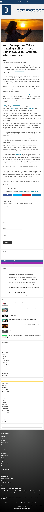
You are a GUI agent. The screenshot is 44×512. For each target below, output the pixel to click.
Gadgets (4, 356)
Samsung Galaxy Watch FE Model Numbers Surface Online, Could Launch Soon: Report (19, 492)
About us (3, 474)
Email (4, 228)
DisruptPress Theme (26, 508)
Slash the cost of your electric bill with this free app (12, 488)
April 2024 (4, 385)
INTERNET (4, 362)
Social (4, 60)
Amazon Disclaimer (5, 476)
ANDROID (4, 345)
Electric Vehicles (5, 352)
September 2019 (5, 417)
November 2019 (5, 412)
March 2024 (4, 387)
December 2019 (5, 410)
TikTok (29, 94)
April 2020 (4, 404)
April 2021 (4, 400)
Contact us (3, 472)
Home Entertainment (6, 360)
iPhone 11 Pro (16, 105)
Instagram (20, 94)
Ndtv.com (22, 191)
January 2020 (5, 408)
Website (4, 235)
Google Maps (18, 154)
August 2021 (5, 398)
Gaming (4, 358)
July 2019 (4, 421)
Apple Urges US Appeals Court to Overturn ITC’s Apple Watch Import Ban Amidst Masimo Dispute (21, 490)
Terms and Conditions (6, 482)
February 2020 (5, 406)
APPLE (3, 348)
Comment (5, 206)
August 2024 (5, 383)
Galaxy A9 (13, 108)
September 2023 (5, 396)
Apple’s (4, 105)
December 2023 (5, 391)
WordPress (19, 508)
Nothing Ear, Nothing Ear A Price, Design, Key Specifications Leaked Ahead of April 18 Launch (20, 494)
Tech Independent (23, 2)
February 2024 (5, 389)
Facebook (25, 94)
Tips (3, 371)
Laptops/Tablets (5, 364)
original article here (34, 191)
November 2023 (5, 393)
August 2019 (5, 419)
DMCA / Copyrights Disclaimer (7, 478)
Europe (3, 354)
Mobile (3, 366)
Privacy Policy (4, 480)
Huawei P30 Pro (30, 108)
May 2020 (4, 402)
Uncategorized (5, 373)
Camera (4, 350)
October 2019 (5, 415)
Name (4, 222)
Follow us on (9, 260)
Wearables (4, 375)
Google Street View (19, 71)
